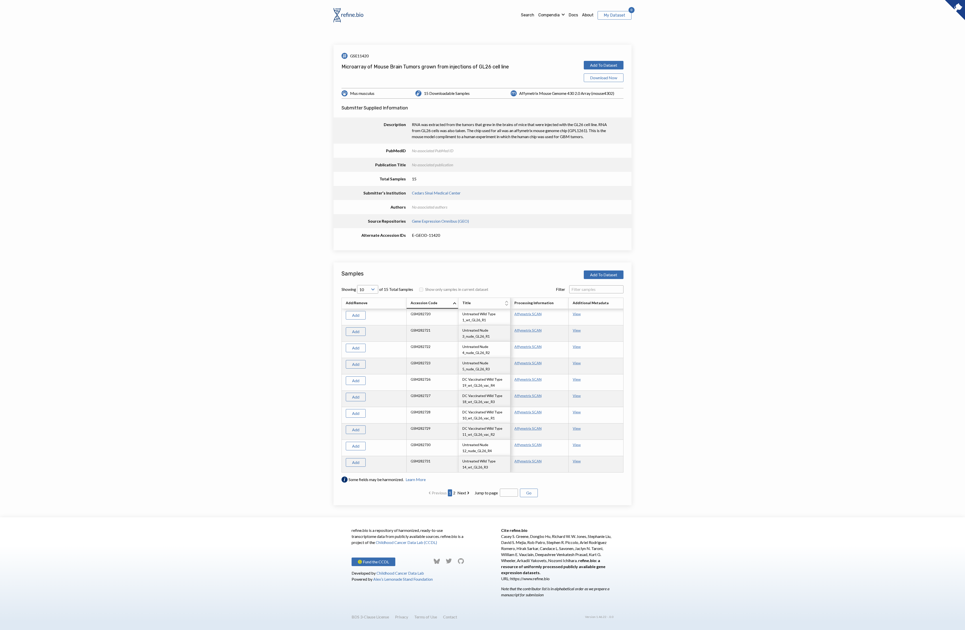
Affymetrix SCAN (528, 314)
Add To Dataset (603, 65)
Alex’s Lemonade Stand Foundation (403, 579)
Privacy (401, 616)
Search (527, 15)
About (588, 15)
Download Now (603, 77)
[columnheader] (432, 303)
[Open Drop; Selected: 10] (367, 289)
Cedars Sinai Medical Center (436, 192)
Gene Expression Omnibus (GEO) (440, 221)
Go (529, 492)
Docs (573, 15)
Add (355, 315)
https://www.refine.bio (530, 578)
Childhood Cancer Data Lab (400, 573)
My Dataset (614, 15)
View (577, 314)
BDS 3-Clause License (370, 616)
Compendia (549, 15)
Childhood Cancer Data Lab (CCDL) (406, 542)
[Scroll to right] (624, 385)
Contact (450, 616)
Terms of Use (425, 616)
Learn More (416, 479)
